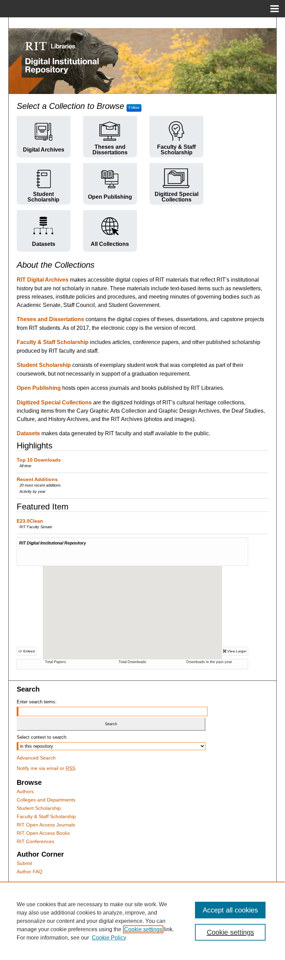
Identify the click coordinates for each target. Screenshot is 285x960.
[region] (142, 921)
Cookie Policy (109, 938)
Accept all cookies (230, 910)
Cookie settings (143, 929)
